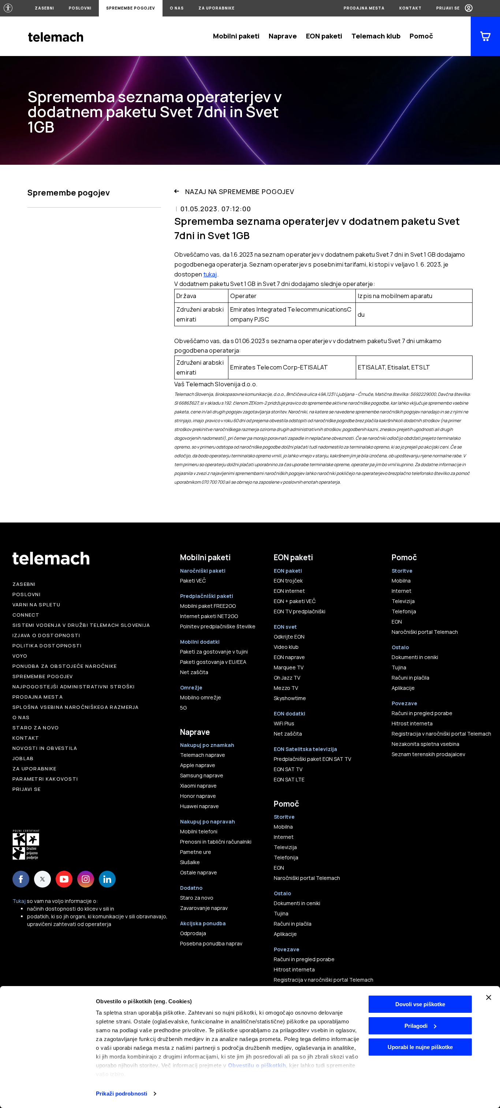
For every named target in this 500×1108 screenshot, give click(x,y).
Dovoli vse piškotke (420, 1004)
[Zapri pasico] (488, 997)
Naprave (283, 36)
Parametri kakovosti (45, 779)
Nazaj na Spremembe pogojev (239, 191)
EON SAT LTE (289, 779)
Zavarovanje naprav (204, 907)
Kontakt (410, 8)
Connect (26, 614)
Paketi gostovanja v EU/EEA (213, 661)
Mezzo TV (286, 687)
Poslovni (80, 8)
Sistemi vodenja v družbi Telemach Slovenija (81, 625)
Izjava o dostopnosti (46, 635)
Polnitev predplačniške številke (217, 626)
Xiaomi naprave (198, 785)
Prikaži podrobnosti (121, 1093)
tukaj (210, 274)
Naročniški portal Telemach (307, 877)
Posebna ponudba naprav (211, 943)
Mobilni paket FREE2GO (208, 605)
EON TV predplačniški (299, 611)
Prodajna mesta (364, 8)
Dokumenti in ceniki (297, 903)
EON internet (289, 590)
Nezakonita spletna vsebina (425, 743)
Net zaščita (194, 672)
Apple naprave (197, 765)
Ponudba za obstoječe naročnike (64, 666)
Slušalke (190, 862)
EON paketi (324, 36)
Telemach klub (375, 36)
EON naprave (289, 657)
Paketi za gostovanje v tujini (214, 651)
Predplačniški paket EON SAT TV (312, 758)
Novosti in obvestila (45, 748)
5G (183, 707)
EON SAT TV (288, 769)
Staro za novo (35, 727)
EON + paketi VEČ (295, 601)
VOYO (19, 655)
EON (279, 867)
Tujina (281, 913)
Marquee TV (288, 667)
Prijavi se (448, 8)
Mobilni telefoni (198, 831)
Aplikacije (285, 933)
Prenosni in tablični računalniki (215, 841)
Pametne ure (195, 851)
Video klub (286, 646)
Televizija (285, 847)
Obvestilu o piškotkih (257, 1065)
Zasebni (44, 8)
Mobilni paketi (236, 36)
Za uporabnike (216, 8)
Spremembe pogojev (130, 8)
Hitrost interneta (294, 969)
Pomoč (421, 36)
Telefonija (286, 857)
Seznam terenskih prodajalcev (428, 754)
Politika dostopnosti (47, 645)
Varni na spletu (36, 604)
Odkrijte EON (289, 636)
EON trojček (288, 580)
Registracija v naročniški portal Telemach (323, 979)
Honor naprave (198, 795)
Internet (284, 836)
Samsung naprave (201, 775)
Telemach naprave (202, 754)
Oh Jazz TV (287, 677)
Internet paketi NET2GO (209, 616)
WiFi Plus (284, 723)
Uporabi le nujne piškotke (420, 1047)
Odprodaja (193, 933)
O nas (177, 8)
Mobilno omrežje (200, 697)
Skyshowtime (290, 698)
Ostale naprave (198, 872)
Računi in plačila (292, 923)
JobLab (23, 758)
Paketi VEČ (193, 580)
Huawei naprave (199, 806)
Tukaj (19, 900)
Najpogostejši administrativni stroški (73, 686)
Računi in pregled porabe (304, 959)
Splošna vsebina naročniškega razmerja (75, 707)
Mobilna (283, 826)
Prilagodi (416, 1026)
